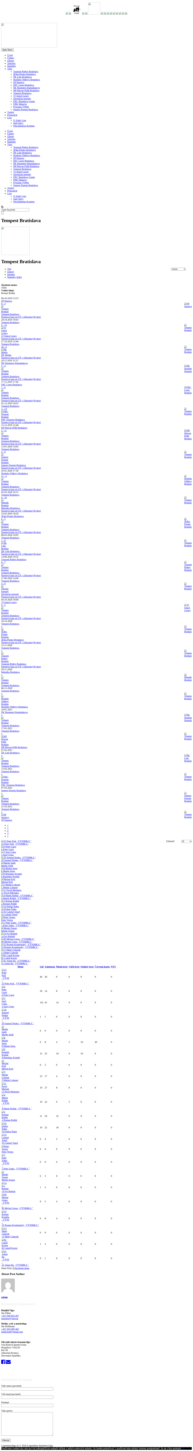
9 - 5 (3, 605)
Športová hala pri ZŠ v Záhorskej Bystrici (21, 317)
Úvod (10, 55)
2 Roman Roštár (9, 1120)
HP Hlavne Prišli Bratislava (26, 90)
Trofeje (10, 112)
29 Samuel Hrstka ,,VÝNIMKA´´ (18, 1023)
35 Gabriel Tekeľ (10, 1143)
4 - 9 (3, 452)
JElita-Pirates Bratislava (24, 74)
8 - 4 (3, 303)
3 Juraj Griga (8, 1006)
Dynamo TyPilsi (21, 107)
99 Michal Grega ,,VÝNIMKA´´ (17, 1208)
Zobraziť (170, 841)
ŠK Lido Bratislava (22, 77)
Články (10, 58)
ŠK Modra (6, 355)
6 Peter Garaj (8, 995)
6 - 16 (4, 497)
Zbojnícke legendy (22, 98)
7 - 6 (3, 387)
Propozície (12, 115)
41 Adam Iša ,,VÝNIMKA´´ (15, 1265)
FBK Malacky (20, 104)
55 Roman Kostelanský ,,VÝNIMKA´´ (20, 1225)
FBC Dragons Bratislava (13, 419)
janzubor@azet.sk (9, 1318)
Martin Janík (8, 1034)
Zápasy (10, 60)
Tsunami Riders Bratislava (25, 71)
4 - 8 (3, 583)
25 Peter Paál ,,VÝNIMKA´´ (15, 983)
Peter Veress (7, 1152)
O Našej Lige (19, 120)
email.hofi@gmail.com (12, 1332)
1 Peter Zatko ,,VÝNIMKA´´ (16, 1168)
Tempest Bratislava (22, 93)
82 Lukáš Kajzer (9, 1248)
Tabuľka (11, 63)
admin (4, 1297)
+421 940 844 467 (10, 1316)
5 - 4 (3, 366)
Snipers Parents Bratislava (25, 109)
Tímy (9, 68)
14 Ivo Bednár (8, 1191)
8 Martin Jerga (8, 1046)
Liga (9, 117)
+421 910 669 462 (10, 1329)
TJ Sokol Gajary (21, 96)
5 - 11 (4, 430)
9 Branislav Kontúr (11, 1057)
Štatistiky (11, 66)
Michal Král (7, 1068)
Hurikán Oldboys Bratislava (26, 79)
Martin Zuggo (8, 1180)
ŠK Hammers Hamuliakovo (26, 88)
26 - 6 (4, 347)
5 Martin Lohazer (10, 1080)
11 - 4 (4, 476)
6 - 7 (3, 562)
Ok (182, 1448)
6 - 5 (3, 519)
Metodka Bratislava (10, 508)
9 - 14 (4, 325)
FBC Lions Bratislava (23, 85)
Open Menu (7, 50)
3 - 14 (4, 409)
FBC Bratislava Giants (24, 101)
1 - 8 (3, 540)
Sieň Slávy (18, 123)
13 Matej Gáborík (10, 1236)
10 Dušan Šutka (9, 1131)
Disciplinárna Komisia (24, 126)
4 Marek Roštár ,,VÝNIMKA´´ (17, 1108)
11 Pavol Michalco (10, 1091)
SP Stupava (18, 82)
